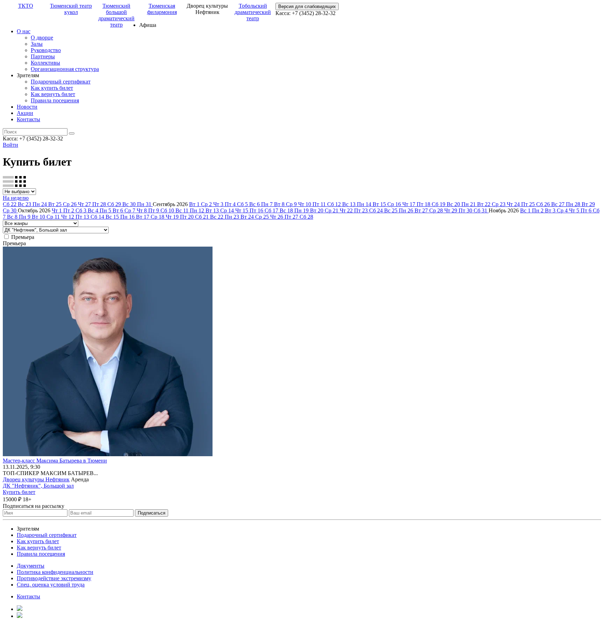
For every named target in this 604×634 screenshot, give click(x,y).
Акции (25, 113)
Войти (10, 145)
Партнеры (43, 56)
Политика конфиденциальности (55, 572)
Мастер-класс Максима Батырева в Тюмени (55, 461)
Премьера (22, 237)
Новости (27, 107)
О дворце (42, 38)
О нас (23, 31)
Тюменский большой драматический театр (116, 15)
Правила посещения (55, 100)
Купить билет (19, 492)
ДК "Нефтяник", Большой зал (38, 486)
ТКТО (25, 6)
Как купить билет (52, 88)
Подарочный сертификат (61, 82)
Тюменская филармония (162, 9)
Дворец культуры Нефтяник (36, 479)
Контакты (28, 119)
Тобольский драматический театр (253, 12)
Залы (37, 44)
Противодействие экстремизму (54, 578)
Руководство (46, 50)
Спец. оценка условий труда (51, 585)
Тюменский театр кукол (71, 9)
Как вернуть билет (53, 94)
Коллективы (45, 63)
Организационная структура (65, 69)
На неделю (16, 198)
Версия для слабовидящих (307, 6)
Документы (30, 566)
